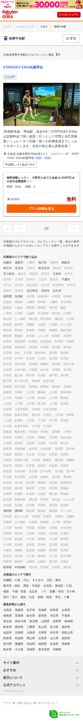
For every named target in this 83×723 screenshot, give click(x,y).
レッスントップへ (69, 14)
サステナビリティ (47, 703)
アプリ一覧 (9, 703)
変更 (73, 38)
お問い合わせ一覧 (26, 703)
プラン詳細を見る (41, 208)
